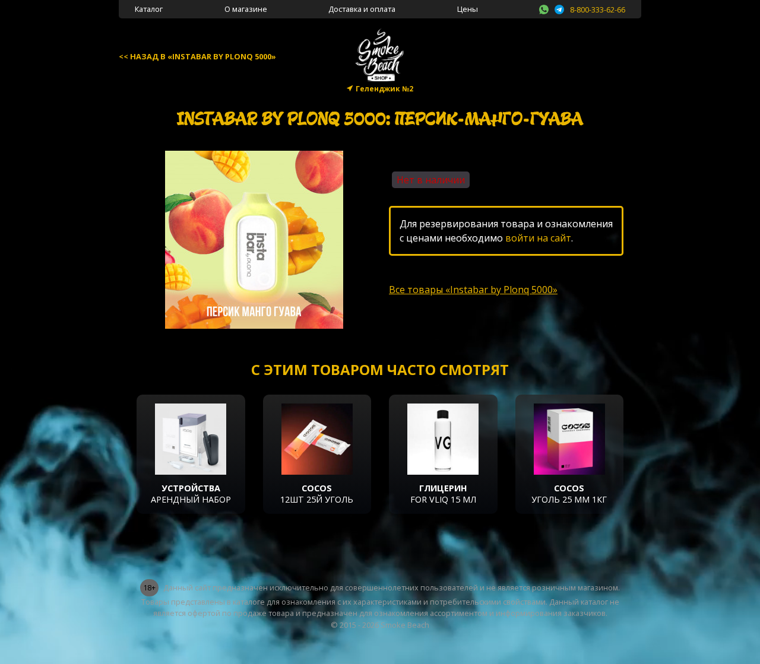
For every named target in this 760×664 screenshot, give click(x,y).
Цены (467, 9)
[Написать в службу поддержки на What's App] (544, 7)
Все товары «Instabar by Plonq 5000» (473, 289)
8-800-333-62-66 (597, 9)
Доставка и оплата (361, 9)
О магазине (245, 9)
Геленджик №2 (384, 89)
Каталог (149, 9)
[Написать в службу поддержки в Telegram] (559, 7)
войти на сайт (538, 237)
